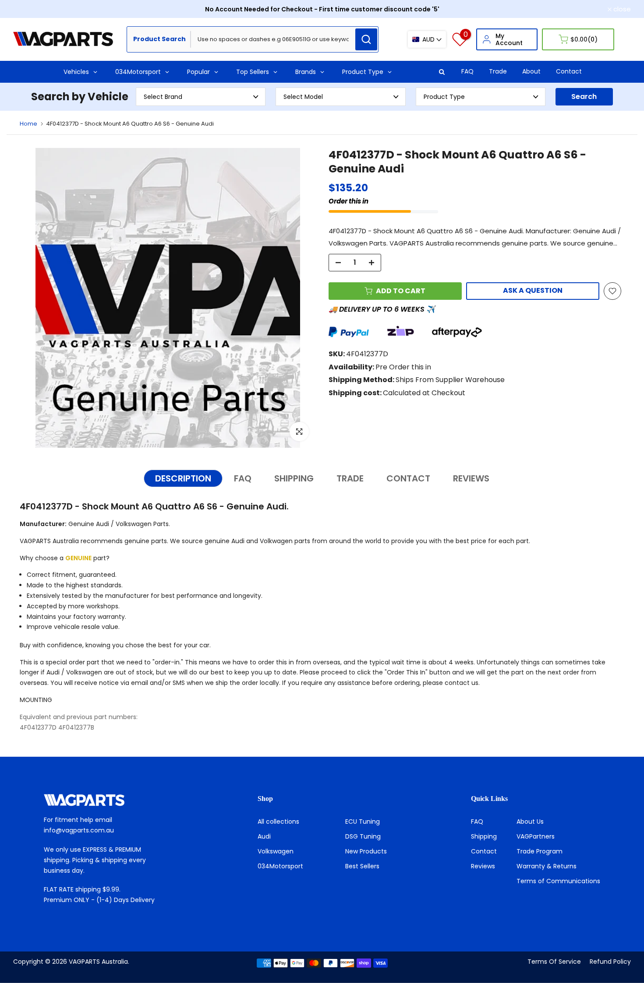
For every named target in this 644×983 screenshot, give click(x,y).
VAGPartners (536, 836)
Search (584, 96)
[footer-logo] (108, 800)
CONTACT (408, 478)
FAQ (467, 71)
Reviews (483, 866)
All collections (278, 821)
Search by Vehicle (79, 96)
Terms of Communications (558, 881)
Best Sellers (362, 866)
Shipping (484, 836)
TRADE (350, 478)
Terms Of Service (554, 961)
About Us (530, 821)
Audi (264, 836)
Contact (569, 71)
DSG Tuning (363, 836)
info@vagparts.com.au (79, 830)
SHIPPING (294, 478)
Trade (498, 71)
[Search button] (366, 39)
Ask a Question (533, 290)
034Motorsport (280, 866)
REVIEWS (471, 478)
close (26, 9)
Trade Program (540, 851)
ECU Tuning (362, 821)
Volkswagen (276, 851)
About (531, 71)
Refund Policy (610, 961)
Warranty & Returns (547, 866)
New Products (366, 851)
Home (28, 123)
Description (183, 478)
